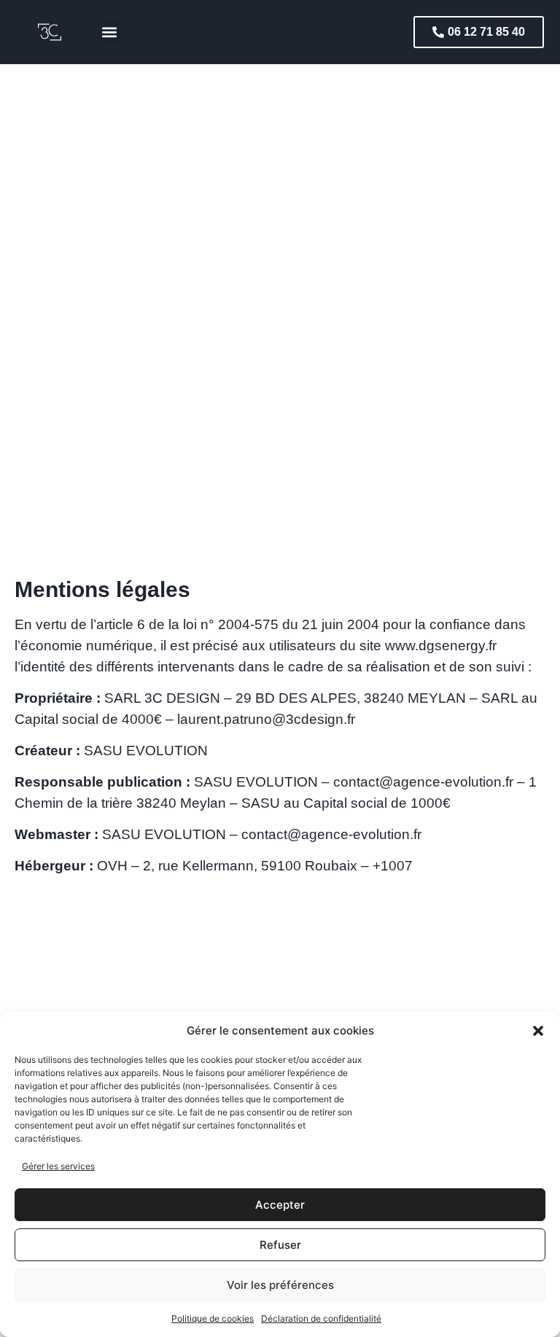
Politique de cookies (212, 1318)
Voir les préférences (280, 1285)
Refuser (280, 1245)
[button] (538, 1031)
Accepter (280, 1205)
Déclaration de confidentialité (321, 1318)
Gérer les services (58, 1166)
